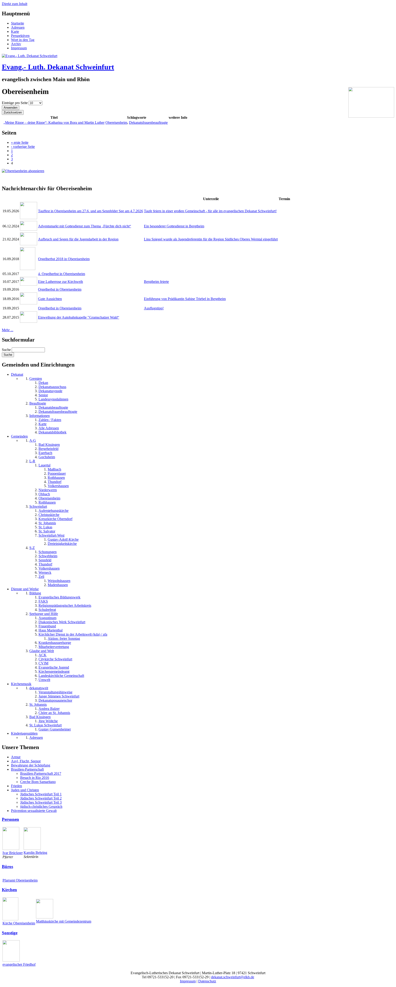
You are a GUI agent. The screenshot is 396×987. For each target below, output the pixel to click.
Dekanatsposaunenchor (55, 700)
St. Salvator (46, 531)
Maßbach (54, 469)
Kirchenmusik (21, 684)
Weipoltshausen (59, 581)
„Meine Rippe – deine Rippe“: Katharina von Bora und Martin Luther (53, 122)
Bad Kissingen (49, 445)
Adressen (18, 27)
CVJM (43, 663)
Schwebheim (47, 556)
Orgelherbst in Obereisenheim (59, 289)
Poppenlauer (57, 473)
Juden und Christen (25, 790)
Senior (43, 395)
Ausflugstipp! (154, 308)
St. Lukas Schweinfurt (45, 725)
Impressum (19, 48)
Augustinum (47, 618)
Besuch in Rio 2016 (34, 778)
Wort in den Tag (22, 40)
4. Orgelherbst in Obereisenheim (61, 274)
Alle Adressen (48, 428)
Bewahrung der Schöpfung (30, 765)
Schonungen (47, 552)
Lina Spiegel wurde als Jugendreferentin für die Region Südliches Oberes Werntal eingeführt (211, 239)
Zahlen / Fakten (49, 420)
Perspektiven (20, 36)
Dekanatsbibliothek (52, 432)
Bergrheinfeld (48, 449)
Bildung (35, 593)
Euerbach (45, 453)
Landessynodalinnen (53, 399)
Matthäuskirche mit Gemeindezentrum (63, 921)
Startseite (17, 23)
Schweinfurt (38, 506)
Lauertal (44, 465)
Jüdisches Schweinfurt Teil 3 (41, 802)
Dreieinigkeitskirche (62, 544)
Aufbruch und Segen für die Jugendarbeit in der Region (78, 239)
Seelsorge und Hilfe (43, 614)
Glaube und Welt (41, 651)
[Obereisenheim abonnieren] (23, 171)
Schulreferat (47, 610)
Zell (41, 577)
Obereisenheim (116, 122)
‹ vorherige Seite (23, 147)
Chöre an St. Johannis (54, 713)
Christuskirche (48, 515)
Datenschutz (207, 981)
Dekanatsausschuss (52, 387)
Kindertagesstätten (24, 733)
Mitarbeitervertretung (53, 647)
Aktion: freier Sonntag (64, 638)
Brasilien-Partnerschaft (27, 769)
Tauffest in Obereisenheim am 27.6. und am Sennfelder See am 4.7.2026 (90, 211)
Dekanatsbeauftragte (53, 407)
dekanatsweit (38, 688)
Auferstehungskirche (53, 511)
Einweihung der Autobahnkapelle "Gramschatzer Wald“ (78, 317)
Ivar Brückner (13, 853)
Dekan (43, 383)
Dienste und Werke (25, 589)
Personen (10, 819)
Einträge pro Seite (15, 103)
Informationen (39, 416)
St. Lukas (45, 527)
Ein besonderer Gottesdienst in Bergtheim (174, 226)
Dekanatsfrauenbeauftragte (148, 122)
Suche (7, 350)
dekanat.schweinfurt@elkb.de (232, 977)
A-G (32, 440)
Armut (15, 757)
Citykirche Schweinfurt (55, 659)
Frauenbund (47, 626)
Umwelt (44, 680)
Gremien (35, 378)
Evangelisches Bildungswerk (59, 597)
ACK (42, 655)
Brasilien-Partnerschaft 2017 (40, 773)
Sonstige (9, 932)
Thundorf (54, 482)
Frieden (16, 786)
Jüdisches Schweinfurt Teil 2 (41, 798)
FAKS (43, 601)
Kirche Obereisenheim (19, 923)
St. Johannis (47, 523)
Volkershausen (58, 486)
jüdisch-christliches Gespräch (41, 806)
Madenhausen (58, 585)
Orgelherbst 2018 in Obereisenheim (64, 259)
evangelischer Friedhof (19, 964)
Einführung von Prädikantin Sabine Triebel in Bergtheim (185, 299)
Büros (7, 866)
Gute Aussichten (50, 299)
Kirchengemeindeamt (53, 671)
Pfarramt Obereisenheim (20, 880)
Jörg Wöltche (48, 721)
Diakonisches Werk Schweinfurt (61, 622)
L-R (32, 461)
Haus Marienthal (50, 630)
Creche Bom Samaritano (38, 782)
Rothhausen (56, 478)
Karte (15, 31)
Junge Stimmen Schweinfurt (58, 696)
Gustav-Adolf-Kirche (63, 539)
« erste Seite (19, 142)
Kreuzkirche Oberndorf (55, 519)
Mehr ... (7, 330)
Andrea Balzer (49, 709)
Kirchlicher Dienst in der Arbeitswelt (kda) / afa (72, 634)
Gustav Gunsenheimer (54, 729)
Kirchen (9, 889)
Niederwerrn (47, 490)
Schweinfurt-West (51, 535)
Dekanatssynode (50, 391)
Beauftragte (37, 403)
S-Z (32, 548)
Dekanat (17, 374)
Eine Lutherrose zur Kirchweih (60, 282)
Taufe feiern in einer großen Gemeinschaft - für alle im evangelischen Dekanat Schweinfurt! (210, 211)
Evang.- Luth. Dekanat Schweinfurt (58, 67)
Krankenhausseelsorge (54, 643)
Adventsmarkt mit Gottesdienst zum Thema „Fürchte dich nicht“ (84, 226)
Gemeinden (19, 436)
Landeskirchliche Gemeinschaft (61, 676)
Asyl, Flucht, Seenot (26, 761)
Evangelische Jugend (53, 667)
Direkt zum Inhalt (14, 4)
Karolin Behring (35, 853)
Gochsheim (46, 457)
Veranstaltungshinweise (55, 692)
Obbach (44, 494)
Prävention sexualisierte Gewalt (34, 811)
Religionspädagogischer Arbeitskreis (64, 605)
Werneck (44, 572)
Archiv (16, 44)
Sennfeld (44, 560)
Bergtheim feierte (156, 282)
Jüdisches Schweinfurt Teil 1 (41, 794)
